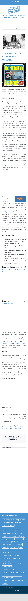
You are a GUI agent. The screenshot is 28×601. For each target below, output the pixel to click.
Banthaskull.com (7, 343)
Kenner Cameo (19, 539)
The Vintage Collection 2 (9, 577)
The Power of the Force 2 (9, 569)
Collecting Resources (8, 522)
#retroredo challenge (16, 428)
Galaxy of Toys (6, 536)
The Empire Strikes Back (9, 561)
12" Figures (6, 519)
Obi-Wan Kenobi (16, 541)
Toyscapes (11, 580)
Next (23, 28)
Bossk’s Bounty (18, 343)
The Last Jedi (18, 564)
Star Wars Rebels (7, 552)
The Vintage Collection (8, 575)
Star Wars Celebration (12, 550)
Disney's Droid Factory (8, 528)
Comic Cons (18, 522)
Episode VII (6, 530)
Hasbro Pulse (15, 536)
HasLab (22, 536)
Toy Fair (19, 577)
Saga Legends (14, 547)
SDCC (20, 547)
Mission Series (6, 541)
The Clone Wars (17, 558)
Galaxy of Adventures (17, 533)
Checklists (22, 519)
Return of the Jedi (17, 544)
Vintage (5, 583)
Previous (18, 28)
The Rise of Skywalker (8, 572)
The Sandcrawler (20, 572)
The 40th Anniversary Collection (11, 555)
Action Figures (14, 519)
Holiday (5, 539)
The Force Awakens (8, 564)
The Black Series (7, 558)
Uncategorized (19, 580)
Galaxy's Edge (6, 533)
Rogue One (6, 547)
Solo (4, 550)
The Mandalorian (7, 566)
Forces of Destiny (14, 530)
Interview (11, 539)
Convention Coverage (8, 525)
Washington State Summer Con (11, 212)
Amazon (4, 225)
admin (5, 425)
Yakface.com (7, 303)
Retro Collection (16, 426)
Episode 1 (18, 528)
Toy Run (5, 580)
